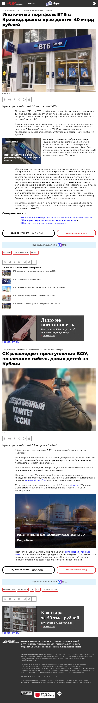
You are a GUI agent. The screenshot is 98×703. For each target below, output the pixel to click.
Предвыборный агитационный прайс (36, 647)
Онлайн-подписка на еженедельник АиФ (37, 644)
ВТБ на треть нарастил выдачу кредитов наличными (48, 220)
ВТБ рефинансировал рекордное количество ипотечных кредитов (39, 287)
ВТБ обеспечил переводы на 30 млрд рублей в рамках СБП (36, 304)
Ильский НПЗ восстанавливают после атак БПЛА (51, 534)
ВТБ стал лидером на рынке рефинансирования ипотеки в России (56, 217)
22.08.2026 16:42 (8, 350)
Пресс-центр (47, 641)
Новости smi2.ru (10, 342)
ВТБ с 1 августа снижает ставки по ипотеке (43, 223)
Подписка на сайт (63, 644)
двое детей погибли (35, 480)
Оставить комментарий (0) (76, 233)
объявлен (75, 485)
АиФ (4, 432)
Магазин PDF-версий (71, 641)
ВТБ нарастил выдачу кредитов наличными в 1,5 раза (34, 296)
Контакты (76, 644)
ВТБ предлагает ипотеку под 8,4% (26, 279)
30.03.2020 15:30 (8, 10)
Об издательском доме (30, 641)
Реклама (57, 641)
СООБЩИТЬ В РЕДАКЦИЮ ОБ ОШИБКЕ (67, 647)
